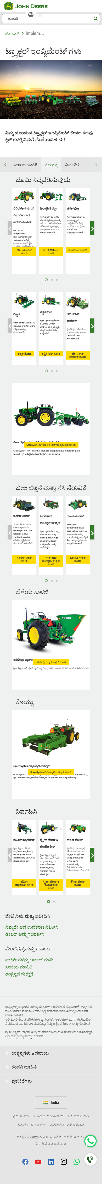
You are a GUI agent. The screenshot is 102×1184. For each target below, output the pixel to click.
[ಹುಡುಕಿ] (95, 18)
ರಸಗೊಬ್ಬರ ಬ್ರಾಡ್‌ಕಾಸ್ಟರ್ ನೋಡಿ (51, 662)
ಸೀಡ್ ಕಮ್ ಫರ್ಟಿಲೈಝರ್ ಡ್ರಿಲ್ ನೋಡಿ (51, 560)
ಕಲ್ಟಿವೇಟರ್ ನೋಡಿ (51, 353)
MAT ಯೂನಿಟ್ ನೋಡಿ (24, 251)
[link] (31, 14)
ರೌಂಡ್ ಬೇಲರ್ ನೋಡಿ (77, 883)
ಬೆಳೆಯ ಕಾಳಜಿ (25, 164)
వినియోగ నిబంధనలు (31, 1125)
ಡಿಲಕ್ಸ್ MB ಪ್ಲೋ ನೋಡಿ (51, 251)
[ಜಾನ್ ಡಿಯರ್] (29, 6)
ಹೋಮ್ (12, 33)
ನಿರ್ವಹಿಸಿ (72, 164)
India (54, 1102)
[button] (25, 1162)
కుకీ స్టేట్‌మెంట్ (78, 1116)
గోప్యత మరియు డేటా (48, 1116)
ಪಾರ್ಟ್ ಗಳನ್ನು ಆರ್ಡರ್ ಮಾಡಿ (29, 959)
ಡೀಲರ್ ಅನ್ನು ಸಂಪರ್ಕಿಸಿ (24, 934)
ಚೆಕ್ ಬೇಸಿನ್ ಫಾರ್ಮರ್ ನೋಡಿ (77, 355)
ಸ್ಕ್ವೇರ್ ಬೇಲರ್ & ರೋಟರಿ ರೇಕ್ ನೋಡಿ (51, 884)
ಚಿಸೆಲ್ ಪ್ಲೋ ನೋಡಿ (77, 249)
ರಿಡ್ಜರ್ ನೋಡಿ (24, 353)
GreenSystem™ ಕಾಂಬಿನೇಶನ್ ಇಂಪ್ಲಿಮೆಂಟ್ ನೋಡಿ (51, 444)
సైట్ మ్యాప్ (21, 1116)
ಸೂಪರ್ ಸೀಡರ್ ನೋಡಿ (24, 559)
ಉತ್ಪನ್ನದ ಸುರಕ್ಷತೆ (19, 974)
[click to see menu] (40, 14)
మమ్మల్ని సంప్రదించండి (67, 1125)
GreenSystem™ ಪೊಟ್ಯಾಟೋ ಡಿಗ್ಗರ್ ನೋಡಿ (51, 772)
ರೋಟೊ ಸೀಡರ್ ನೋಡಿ (78, 559)
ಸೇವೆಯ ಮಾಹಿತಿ (18, 967)
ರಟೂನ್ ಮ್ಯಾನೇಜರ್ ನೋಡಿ (24, 883)
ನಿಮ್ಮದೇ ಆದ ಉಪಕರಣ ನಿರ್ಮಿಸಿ (31, 927)
